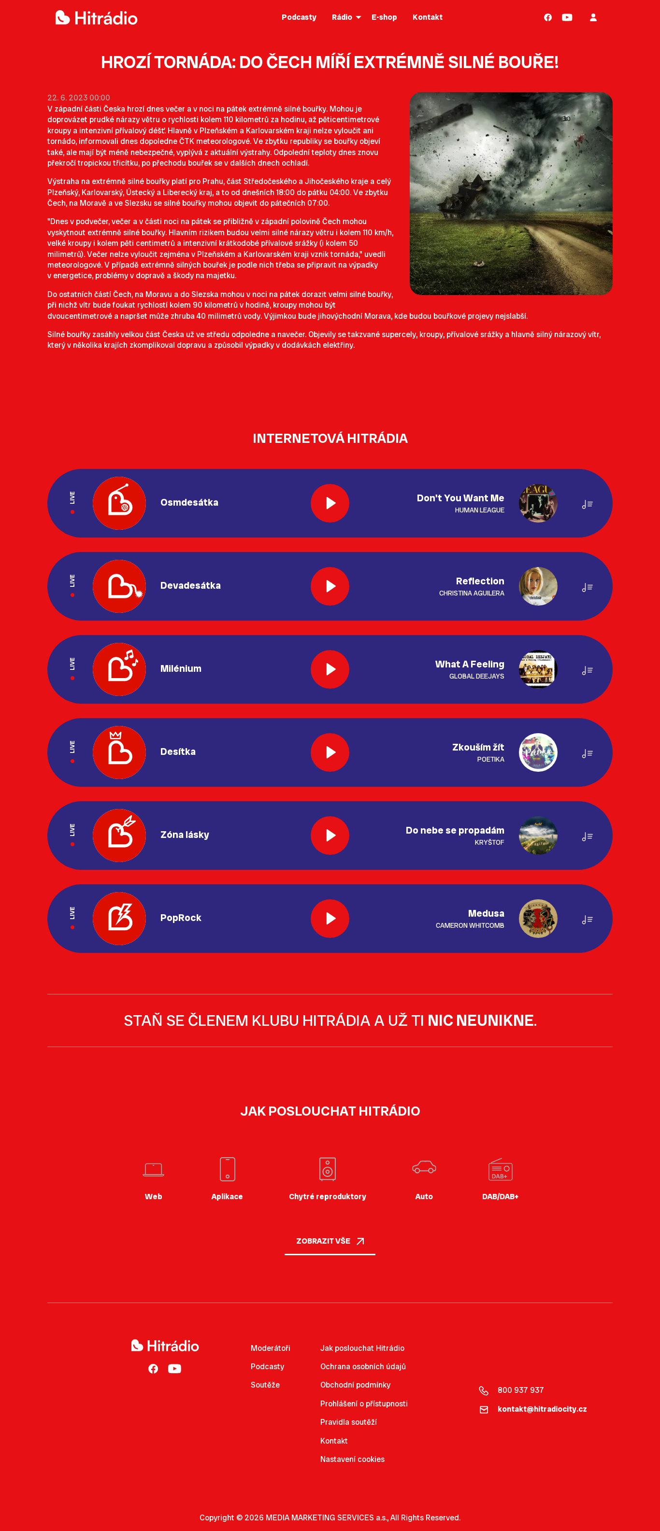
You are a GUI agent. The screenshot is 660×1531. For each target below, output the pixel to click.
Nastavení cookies (352, 1459)
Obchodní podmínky (355, 1385)
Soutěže (265, 1385)
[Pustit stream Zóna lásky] (330, 835)
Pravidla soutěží (348, 1422)
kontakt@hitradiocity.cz (542, 1409)
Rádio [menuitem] (342, 17)
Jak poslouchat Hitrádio (362, 1348)
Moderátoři (270, 1348)
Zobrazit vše (324, 1241)
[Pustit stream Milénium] (330, 669)
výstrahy (255, 152)
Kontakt (334, 1441)
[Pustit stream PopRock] (330, 918)
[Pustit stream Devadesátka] (330, 586)
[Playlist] (587, 503)
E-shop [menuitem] (384, 17)
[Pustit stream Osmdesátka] (330, 503)
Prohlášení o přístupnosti (364, 1404)
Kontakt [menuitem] (428, 17)
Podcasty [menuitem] (299, 17)
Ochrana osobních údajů (363, 1366)
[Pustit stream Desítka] (330, 752)
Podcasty (267, 1366)
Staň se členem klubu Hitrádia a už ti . (330, 1020)
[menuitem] (548, 17)
